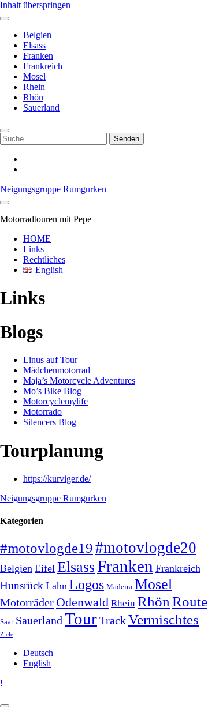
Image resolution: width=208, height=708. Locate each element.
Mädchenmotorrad (56, 370)
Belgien (37, 35)
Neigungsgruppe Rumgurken (53, 189)
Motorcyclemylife (55, 401)
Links (33, 249)
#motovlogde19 (46, 548)
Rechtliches (44, 259)
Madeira (119, 586)
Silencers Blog (49, 422)
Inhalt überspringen (35, 5)
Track (112, 621)
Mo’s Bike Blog (52, 391)
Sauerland (41, 108)
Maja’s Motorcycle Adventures (79, 380)
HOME (37, 239)
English (37, 663)
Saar (6, 621)
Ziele (6, 634)
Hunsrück (21, 585)
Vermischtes (163, 619)
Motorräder (27, 602)
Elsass (34, 45)
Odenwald (82, 602)
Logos (86, 584)
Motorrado (42, 412)
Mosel (34, 76)
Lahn (56, 585)
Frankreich (42, 66)
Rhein (34, 87)
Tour (81, 619)
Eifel (45, 568)
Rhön (33, 97)
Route (189, 601)
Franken (38, 56)
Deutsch (38, 653)
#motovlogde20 (145, 547)
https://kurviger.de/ (57, 479)
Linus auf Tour (50, 360)
